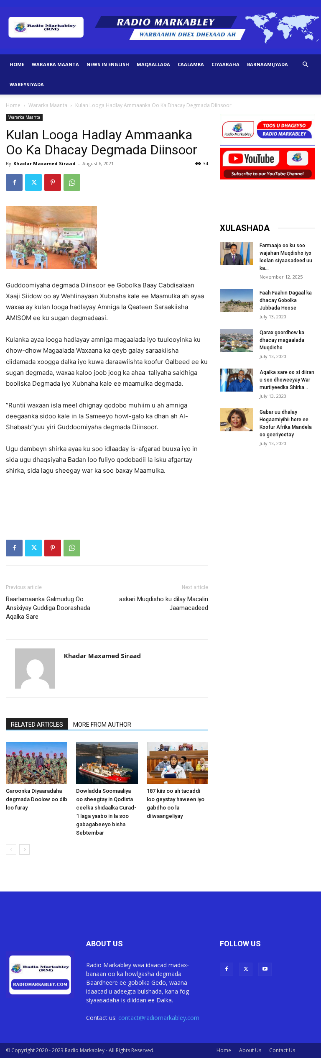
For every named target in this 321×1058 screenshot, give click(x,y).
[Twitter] (33, 182)
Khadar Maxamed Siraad (44, 163)
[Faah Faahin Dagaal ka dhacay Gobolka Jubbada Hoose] (236, 300)
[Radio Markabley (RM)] (160, 28)
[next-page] (24, 849)
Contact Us (282, 1050)
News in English (108, 64)
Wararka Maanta (55, 64)
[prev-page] (11, 849)
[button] (305, 65)
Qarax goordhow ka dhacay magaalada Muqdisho (282, 340)
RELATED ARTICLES (37, 724)
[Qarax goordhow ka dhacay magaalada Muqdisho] (236, 340)
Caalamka (191, 64)
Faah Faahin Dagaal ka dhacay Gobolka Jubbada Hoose (286, 300)
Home (17, 64)
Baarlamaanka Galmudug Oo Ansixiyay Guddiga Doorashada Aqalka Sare (48, 607)
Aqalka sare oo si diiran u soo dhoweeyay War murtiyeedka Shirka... (287, 379)
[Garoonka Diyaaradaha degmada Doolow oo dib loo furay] (36, 763)
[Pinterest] (52, 182)
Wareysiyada (27, 84)
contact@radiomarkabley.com (158, 1018)
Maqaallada (153, 64)
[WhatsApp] (72, 182)
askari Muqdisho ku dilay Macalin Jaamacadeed (163, 603)
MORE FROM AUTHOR (102, 724)
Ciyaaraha (225, 64)
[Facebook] (14, 182)
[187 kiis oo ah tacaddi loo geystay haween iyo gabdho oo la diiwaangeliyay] (177, 763)
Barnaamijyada (267, 64)
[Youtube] (265, 969)
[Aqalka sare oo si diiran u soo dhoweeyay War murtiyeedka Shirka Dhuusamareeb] (236, 380)
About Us (250, 1050)
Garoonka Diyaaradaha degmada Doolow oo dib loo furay (36, 799)
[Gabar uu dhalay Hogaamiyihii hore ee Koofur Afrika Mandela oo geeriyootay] (236, 419)
